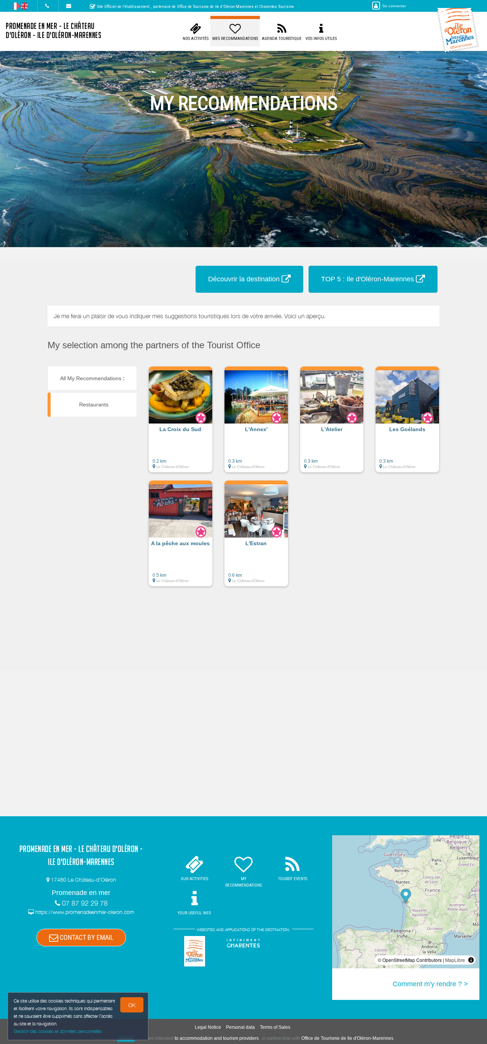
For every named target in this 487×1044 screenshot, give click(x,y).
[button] (180, 423)
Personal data (240, 1027)
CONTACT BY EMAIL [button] (85, 937)
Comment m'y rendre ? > (430, 984)
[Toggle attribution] (471, 960)
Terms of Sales (275, 1027)
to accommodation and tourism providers (217, 1038)
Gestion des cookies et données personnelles (58, 1031)
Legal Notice (208, 1027)
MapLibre (455, 960)
